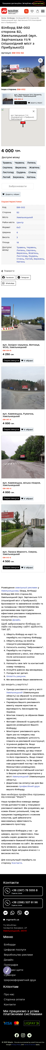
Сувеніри (10, 975)
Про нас (9, 994)
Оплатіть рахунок (16, 676)
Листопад (22, 256)
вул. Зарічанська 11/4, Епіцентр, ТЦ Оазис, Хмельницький (28, 95)
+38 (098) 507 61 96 (25, 902)
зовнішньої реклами (26, 587)
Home (3, 18)
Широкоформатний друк (20, 980)
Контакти (17, 863)
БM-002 (21, 89)
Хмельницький (25, 217)
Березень (39, 259)
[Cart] (38, 11)
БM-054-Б (7, 350)
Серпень (31, 250)
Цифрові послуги (15, 949)
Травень (21, 247)
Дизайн (16, 620)
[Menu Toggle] (43, 11)
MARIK (13, 11)
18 (18, 242)
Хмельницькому (10, 591)
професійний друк (29, 786)
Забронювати (18, 186)
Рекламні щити (13, 970)
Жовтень (33, 253)
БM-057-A (7, 419)
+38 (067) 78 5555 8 (25, 890)
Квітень (21, 262)
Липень (21, 250)
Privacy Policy (16, 1044)
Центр (20, 222)
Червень (31, 247)
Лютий (28, 259)
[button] (23, 124)
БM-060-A (7, 488)
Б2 (18, 212)
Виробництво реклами (18, 954)
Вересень (22, 253)
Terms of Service (29, 1044)
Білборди (11, 18)
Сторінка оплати (14, 999)
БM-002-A (18, 99)
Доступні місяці (11, 157)
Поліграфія (11, 964)
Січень (20, 259)
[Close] (34, 111)
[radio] (7, 163)
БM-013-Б (7, 557)
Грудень (33, 256)
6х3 (18, 227)
